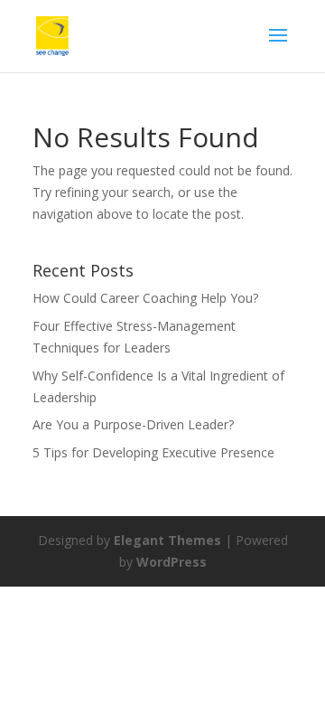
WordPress (171, 561)
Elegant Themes (167, 540)
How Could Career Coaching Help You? (145, 297)
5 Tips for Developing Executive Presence (153, 452)
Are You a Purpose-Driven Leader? (133, 424)
